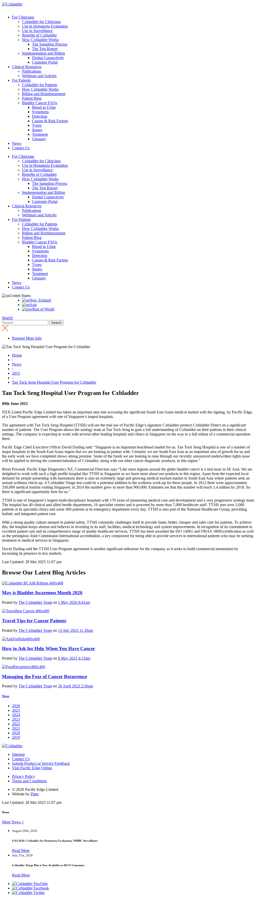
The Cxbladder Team (35, 602)
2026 (16, 706)
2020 (16, 733)
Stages (37, 130)
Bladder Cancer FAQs (39, 103)
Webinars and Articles (39, 76)
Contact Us (21, 148)
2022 (16, 724)
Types (37, 125)
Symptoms (40, 112)
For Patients (21, 80)
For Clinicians (23, 17)
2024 (16, 715)
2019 (16, 737)
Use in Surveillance (37, 31)
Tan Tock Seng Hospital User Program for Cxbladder (54, 382)
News (16, 143)
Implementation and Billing (43, 53)
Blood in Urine (44, 107)
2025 (16, 710)
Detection (39, 116)
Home (17, 355)
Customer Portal (45, 62)
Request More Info (27, 338)
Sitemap (18, 754)
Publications (31, 71)
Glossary (39, 139)
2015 (16, 373)
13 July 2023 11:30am (75, 630)
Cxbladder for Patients (39, 85)
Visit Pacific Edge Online (32, 768)
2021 (16, 728)
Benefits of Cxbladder (39, 35)
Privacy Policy (23, 776)
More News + (13, 822)
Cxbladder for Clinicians (41, 22)
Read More (21, 850)
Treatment (40, 134)
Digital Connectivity (48, 58)
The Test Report (45, 49)
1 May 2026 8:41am (74, 602)
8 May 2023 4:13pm (74, 658)
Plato (34, 794)
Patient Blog (32, 98)
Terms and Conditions (29, 781)
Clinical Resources (27, 67)
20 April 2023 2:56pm (75, 686)
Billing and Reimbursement (43, 94)
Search (7, 318)
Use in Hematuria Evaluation (45, 26)
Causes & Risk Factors (50, 121)
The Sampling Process (49, 44)
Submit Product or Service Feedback (41, 763)
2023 (16, 719)
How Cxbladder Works (40, 40)
